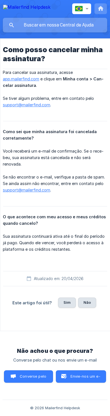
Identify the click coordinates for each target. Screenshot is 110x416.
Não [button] (87, 302)
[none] (26, 8)
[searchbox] (55, 25)
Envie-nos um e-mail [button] (85, 378)
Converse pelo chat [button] (33, 378)
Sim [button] (67, 302)
